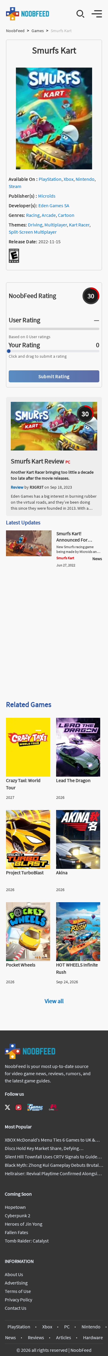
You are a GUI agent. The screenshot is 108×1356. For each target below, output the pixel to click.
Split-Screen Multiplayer (33, 232)
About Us (14, 1274)
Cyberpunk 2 (17, 1215)
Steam (15, 186)
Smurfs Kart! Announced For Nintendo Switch (72, 539)
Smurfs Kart (65, 558)
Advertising (16, 1283)
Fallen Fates (16, 1232)
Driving (35, 225)
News (10, 1337)
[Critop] (53, 1107)
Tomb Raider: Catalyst (27, 1241)
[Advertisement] (54, 636)
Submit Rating (54, 376)
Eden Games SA (53, 205)
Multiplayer (55, 225)
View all (54, 1001)
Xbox (69, 179)
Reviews (36, 1337)
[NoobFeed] (28, 13)
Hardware (93, 1337)
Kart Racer (79, 225)
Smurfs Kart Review (37, 461)
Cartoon (66, 215)
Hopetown (15, 1207)
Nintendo (85, 179)
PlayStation (50, 179)
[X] (7, 1107)
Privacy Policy (18, 1300)
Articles (63, 1337)
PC (67, 1327)
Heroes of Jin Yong (23, 1224)
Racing (33, 215)
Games (38, 30)
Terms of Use (18, 1291)
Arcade (49, 215)
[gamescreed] (35, 1107)
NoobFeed (15, 30)
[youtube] (18, 1107)
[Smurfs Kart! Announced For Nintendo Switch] (29, 554)
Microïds (47, 196)
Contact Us (15, 1308)
